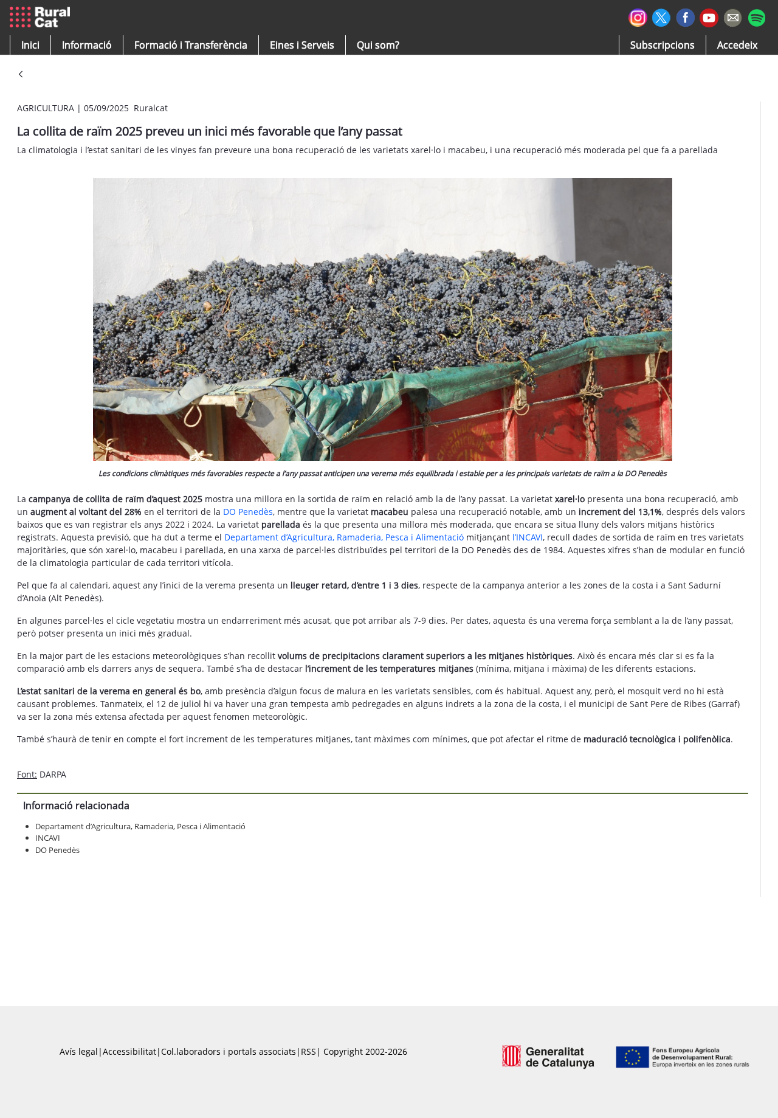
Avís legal (79, 1051)
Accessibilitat (129, 1051)
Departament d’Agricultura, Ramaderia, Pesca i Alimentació (344, 537)
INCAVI (47, 837)
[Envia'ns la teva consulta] (732, 16)
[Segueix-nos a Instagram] (637, 16)
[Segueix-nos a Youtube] (709, 16)
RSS (308, 1051)
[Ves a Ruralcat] (42, 17)
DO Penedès (248, 511)
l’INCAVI (527, 537)
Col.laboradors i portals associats (228, 1051)
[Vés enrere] (20, 75)
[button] (30, 45)
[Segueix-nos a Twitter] (661, 16)
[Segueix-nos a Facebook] (685, 16)
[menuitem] (190, 45)
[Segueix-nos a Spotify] (756, 16)
